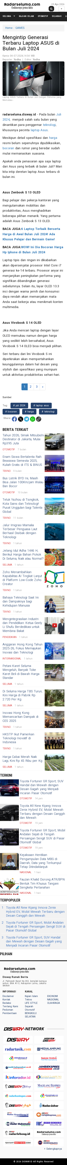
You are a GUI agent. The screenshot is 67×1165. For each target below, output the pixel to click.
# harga (29, 411)
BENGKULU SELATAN (31, 1014)
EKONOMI (52, 996)
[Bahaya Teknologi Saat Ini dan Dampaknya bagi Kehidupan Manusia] (54, 604)
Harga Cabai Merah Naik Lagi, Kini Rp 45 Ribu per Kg (22, 759)
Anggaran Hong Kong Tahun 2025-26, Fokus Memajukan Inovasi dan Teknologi (22, 648)
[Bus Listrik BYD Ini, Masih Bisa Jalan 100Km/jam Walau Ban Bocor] (54, 484)
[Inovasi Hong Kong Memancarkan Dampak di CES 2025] (54, 719)
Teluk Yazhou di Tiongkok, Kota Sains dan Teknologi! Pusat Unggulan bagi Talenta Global (22, 505)
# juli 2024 (19, 405)
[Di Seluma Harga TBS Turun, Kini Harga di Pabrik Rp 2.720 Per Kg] (54, 698)
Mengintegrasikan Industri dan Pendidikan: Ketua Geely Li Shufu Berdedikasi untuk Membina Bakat (22, 625)
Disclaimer (8, 996)
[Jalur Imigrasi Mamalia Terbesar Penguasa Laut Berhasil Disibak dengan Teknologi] (54, 531)
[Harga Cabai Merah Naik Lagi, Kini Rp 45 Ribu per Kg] (54, 762)
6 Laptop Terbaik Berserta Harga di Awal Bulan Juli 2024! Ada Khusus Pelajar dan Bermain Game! (31, 234)
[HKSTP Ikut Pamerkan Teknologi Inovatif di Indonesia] (54, 740)
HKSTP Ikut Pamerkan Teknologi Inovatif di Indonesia (18, 738)
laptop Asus (39, 130)
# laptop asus (41, 405)
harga (53, 138)
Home (9, 28)
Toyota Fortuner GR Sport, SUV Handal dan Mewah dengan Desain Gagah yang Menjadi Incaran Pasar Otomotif (41, 787)
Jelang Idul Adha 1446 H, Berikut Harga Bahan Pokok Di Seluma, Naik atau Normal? (23, 554)
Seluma (7, 16)
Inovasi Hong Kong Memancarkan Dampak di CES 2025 (20, 717)
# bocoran (11, 411)
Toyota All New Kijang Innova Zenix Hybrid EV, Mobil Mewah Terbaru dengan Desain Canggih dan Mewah (42, 812)
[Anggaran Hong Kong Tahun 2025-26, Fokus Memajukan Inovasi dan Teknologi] (54, 651)
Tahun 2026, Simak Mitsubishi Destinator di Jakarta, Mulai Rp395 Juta (23, 439)
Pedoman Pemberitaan (10, 1011)
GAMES (20, 28)
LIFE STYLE (31, 1003)
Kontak (6, 999)
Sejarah (56, 16)
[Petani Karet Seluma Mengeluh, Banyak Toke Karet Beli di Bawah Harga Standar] (54, 672)
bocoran (8, 148)
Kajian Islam (26, 16)
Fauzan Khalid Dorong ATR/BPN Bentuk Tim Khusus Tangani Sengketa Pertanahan (42, 883)
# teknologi (48, 411)
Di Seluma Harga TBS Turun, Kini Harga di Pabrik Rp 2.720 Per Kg (22, 695)
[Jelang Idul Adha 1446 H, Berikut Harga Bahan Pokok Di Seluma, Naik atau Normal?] (54, 557)
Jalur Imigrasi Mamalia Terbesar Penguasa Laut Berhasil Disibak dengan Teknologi (20, 531)
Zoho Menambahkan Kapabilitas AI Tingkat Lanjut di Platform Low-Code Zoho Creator (22, 578)
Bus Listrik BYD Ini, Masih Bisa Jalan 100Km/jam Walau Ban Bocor (23, 482)
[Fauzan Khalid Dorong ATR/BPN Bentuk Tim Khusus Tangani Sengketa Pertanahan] (9, 886)
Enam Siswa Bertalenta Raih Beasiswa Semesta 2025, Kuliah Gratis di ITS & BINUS (22, 461)
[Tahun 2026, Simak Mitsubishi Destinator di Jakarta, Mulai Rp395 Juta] (54, 441)
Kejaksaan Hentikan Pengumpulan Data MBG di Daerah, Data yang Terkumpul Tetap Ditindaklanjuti (40, 861)
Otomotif (43, 16)
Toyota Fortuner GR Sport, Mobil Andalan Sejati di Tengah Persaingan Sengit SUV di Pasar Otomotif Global (42, 836)
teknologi (49, 125)
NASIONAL (53, 999)
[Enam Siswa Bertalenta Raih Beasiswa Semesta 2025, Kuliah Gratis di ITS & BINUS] (54, 463)
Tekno (28, 999)
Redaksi (7, 1003)
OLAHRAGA (53, 1003)
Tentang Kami (10, 1006)
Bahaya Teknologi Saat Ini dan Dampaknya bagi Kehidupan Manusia (20, 601)
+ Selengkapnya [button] (53, 1149)
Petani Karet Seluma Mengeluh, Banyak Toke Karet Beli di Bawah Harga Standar (21, 672)
